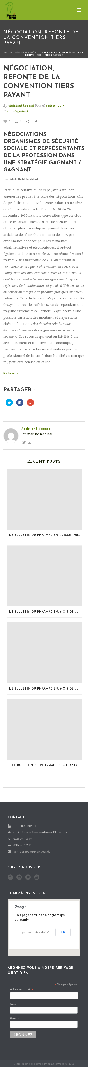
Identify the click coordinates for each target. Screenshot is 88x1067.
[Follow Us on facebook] (10, 878)
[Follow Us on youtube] (36, 878)
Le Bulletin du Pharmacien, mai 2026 (44, 765)
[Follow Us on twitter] (28, 878)
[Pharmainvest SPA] (5, 10)
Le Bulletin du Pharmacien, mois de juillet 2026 (45, 612)
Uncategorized (27, 53)
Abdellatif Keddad (21, 106)
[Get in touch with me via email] (29, 442)
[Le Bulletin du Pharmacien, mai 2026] (44, 729)
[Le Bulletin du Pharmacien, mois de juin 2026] (44, 652)
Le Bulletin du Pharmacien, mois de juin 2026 (45, 688)
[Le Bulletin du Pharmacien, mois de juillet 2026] (44, 576)
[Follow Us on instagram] (19, 878)
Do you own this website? (33, 932)
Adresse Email (21, 989)
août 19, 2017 (55, 106)
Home (8, 53)
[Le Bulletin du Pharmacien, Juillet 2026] (44, 499)
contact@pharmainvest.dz (32, 851)
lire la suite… (11, 373)
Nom (13, 1004)
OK (63, 932)
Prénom (15, 1018)
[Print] (38, 121)
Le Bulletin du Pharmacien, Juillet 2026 (45, 535)
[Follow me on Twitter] (24, 442)
